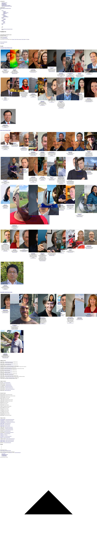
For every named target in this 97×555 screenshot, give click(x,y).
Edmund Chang (5, 69)
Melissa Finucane (42, 317)
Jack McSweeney (42, 208)
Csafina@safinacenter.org (24, 251)
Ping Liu (5, 97)
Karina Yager (89, 98)
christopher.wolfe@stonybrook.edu (89, 248)
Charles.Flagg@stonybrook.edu (33, 182)
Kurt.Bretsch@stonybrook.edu (61, 146)
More (2, 24)
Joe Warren (70, 249)
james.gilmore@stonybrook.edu (8, 386)
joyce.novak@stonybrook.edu (7, 436)
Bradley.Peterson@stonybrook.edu (80, 216)
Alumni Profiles (2, 43)
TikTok (22, 39)
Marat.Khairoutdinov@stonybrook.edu (70, 76)
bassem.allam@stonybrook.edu (5, 149)
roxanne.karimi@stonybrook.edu (9, 429)
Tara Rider (14, 249)
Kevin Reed (51, 97)
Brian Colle (14, 69)
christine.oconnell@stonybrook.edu (10, 438)
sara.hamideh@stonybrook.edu (51, 305)
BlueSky (25, 39)
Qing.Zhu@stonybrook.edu (5, 289)
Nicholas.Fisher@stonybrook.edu (24, 172)
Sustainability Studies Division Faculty (6, 292)
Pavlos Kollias (89, 69)
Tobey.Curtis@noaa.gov (7, 424)
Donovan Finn (33, 317)
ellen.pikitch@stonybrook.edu (89, 210)
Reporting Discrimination (5, 454)
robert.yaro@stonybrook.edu (7, 442)
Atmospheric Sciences (4, 2)
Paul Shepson (61, 101)
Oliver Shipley (33, 253)
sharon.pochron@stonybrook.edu (80, 319)
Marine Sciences (4, 3)
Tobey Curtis (2, 424)
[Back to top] (48, 554)
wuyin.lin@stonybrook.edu (7, 433)
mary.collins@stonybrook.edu (24, 311)
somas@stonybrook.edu (18, 452)
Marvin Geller (33, 69)
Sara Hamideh (52, 302)
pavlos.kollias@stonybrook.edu (89, 74)
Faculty (4, 21)
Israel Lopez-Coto (14, 92)
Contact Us (4, 11)
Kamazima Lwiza (14, 225)
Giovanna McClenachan (33, 216)
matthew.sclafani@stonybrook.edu (9, 441)
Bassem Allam (5, 145)
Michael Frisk (52, 177)
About (2, 10)
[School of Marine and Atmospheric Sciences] (0, 9)
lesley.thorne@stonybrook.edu (51, 255)
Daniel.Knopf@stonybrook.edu (79, 76)
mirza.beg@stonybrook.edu (7, 382)
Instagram (20, 39)
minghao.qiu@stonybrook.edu (42, 105)
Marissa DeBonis (5, 180)
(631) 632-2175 (10, 452)
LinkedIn (28, 39)
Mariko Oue (33, 93)
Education (3, 14)
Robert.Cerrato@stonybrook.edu (70, 154)
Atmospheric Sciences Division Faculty (6, 47)
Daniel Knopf (79, 73)
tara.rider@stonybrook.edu (14, 252)
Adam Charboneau (14, 325)
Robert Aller (24, 147)
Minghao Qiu (42, 101)
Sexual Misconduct (4, 455)
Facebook (13, 39)
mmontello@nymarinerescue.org (9, 387)
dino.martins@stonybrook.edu (24, 211)
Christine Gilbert (42, 65)
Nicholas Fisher (24, 169)
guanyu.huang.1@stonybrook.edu (61, 76)
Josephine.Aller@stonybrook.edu (15, 146)
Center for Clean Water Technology (6, 5)
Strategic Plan (5, 13)
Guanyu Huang (61, 73)
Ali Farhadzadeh (14, 166)
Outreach (3, 20)
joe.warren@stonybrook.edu (70, 252)
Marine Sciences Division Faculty (5, 130)
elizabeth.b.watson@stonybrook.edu (10, 377)
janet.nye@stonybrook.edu (6, 437)
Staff (3, 22)
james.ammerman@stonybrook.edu (10, 419)
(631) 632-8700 (5, 37)
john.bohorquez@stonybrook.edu (9, 420)
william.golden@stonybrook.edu (9, 427)
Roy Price (5, 243)
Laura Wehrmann (79, 242)
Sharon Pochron (79, 317)
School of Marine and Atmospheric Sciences (5, 8)
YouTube (17, 39)
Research (3, 17)
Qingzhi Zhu (5, 285)
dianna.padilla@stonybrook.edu (8, 373)
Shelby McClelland (70, 317)
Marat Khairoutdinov (70, 73)
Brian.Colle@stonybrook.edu (14, 73)
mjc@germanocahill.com (8, 423)
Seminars (4, 19)
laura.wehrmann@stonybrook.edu (80, 245)
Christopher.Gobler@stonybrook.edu (61, 183)
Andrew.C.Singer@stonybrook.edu (9, 375)
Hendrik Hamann (51, 67)
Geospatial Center (4, 4)
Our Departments (2, 1)
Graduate (4, 15)
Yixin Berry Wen (79, 93)
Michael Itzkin (89, 171)
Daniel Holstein (80, 171)
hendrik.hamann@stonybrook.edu (52, 71)
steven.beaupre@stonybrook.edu (33, 155)
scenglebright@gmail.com (8, 385)
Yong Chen (79, 142)
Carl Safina (23, 249)
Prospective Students (5, 16)
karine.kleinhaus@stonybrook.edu (9, 432)
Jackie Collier (89, 151)
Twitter (15, 39)
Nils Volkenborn (61, 249)
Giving (2, 23)
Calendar (4, 18)
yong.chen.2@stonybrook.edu (79, 148)
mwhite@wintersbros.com (7, 390)
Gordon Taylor (42, 253)
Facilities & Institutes (5, 12)
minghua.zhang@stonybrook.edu (5, 127)
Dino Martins (24, 208)
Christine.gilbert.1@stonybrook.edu (42, 68)
